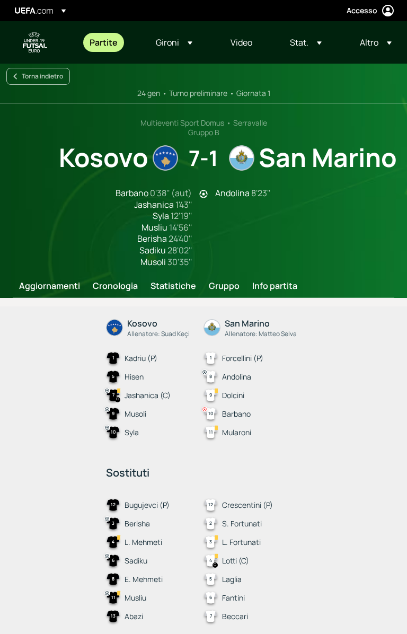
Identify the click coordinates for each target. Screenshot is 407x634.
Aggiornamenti (49, 286)
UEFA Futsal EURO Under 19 (35, 42)
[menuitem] (109, 42)
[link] (104, 42)
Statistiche (173, 286)
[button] (174, 42)
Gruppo (224, 286)
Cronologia (115, 286)
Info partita (274, 286)
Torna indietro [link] (42, 76)
